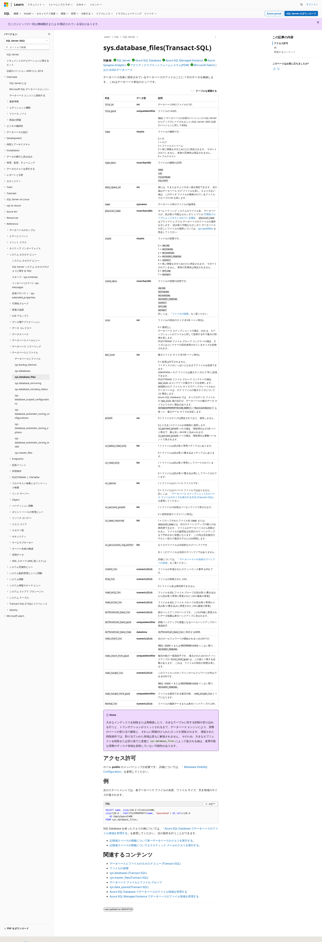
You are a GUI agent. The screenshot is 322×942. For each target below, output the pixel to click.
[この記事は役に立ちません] (278, 69)
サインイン (312, 4)
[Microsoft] (6, 4)
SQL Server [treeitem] (13, 54)
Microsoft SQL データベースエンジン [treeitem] (29, 89)
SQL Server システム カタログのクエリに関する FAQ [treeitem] (30, 269)
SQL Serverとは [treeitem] (17, 83)
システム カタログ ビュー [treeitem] (25, 260)
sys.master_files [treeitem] (23, 452)
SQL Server (129, 36)
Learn (107, 36)
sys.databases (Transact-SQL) (128, 873)
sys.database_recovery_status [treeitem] (31, 389)
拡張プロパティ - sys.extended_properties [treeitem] (23, 295)
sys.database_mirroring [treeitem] (28, 383)
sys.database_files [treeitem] (25, 377)
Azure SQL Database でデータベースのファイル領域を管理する (148, 892)
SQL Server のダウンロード (301, 13)
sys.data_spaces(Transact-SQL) (129, 887)
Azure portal (274, 13)
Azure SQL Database (148, 60)
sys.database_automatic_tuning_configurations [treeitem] (32, 413)
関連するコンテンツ (284, 51)
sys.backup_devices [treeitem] (26, 364)
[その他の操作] (216, 37)
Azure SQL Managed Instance (184, 60)
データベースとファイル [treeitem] (28, 358)
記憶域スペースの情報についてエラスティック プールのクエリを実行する (154, 845)
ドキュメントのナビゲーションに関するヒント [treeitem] (28, 62)
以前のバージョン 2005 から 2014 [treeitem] (25, 70)
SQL (116, 36)
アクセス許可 (281, 43)
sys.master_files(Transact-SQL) (129, 877)
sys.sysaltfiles (205, 228)
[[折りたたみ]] (49, 34)
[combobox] (26, 40)
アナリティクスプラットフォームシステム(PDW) (159, 65)
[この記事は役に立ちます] (274, 69)
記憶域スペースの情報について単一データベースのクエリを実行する (151, 840)
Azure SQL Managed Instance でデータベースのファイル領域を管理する (154, 896)
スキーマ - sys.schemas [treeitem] (25, 277)
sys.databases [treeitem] (23, 370)
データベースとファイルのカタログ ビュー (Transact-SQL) (145, 863)
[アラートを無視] (318, 22)
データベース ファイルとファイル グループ (136, 882)
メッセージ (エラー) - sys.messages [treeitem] (25, 285)
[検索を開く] (301, 5)
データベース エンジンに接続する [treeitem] (27, 95)
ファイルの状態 (180, 313)
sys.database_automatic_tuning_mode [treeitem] (32, 442)
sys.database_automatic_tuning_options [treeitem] (31, 428)
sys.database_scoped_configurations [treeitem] (32, 399)
